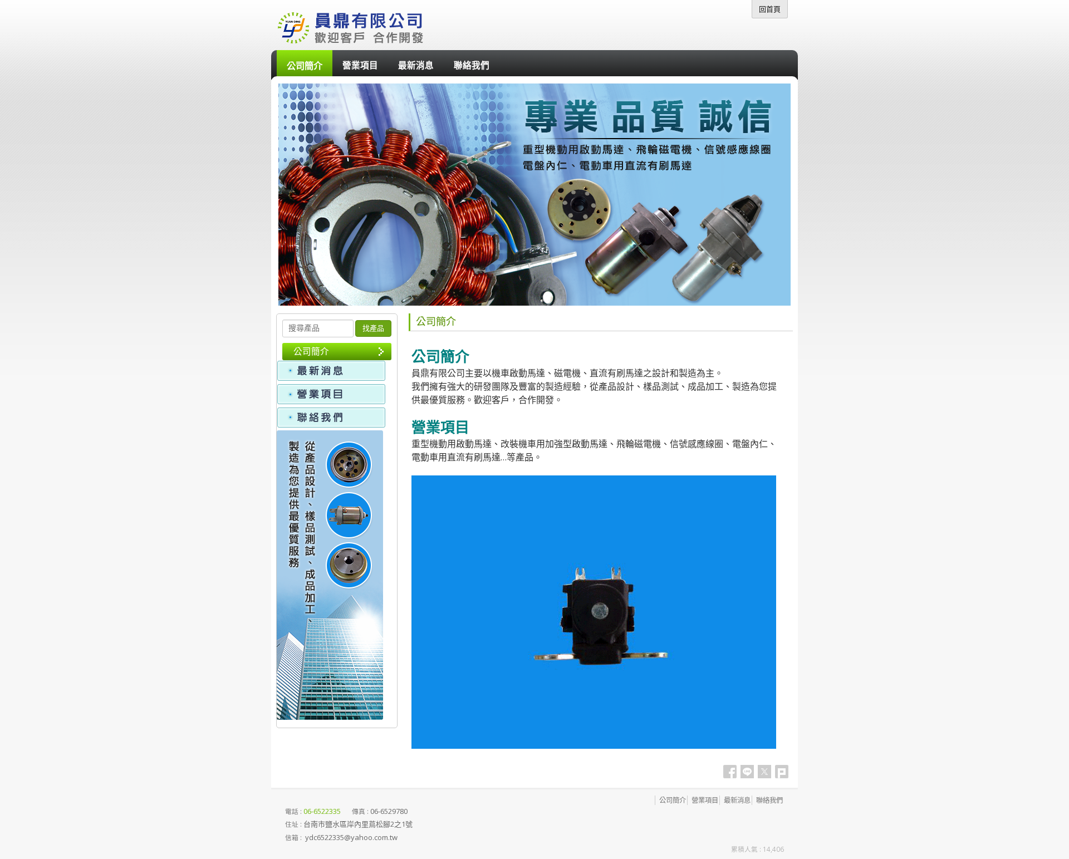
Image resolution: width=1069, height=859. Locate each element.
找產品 (373, 328)
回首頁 (770, 9)
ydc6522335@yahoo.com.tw (351, 837)
